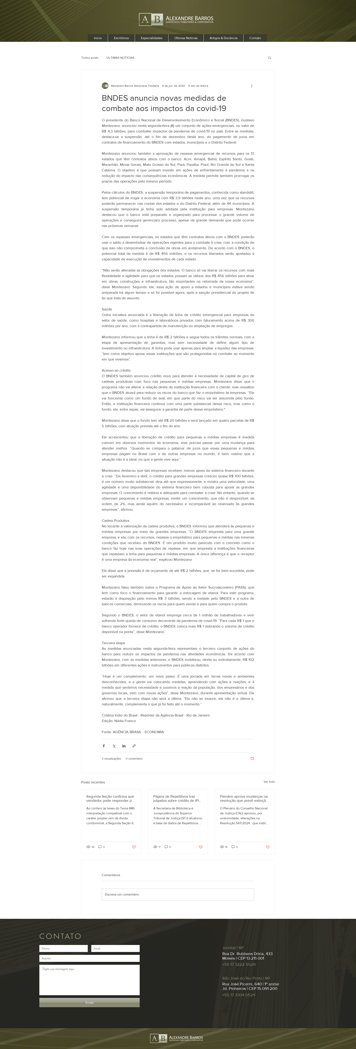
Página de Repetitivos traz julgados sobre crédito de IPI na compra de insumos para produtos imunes (176, 798)
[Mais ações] (251, 85)
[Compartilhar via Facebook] (104, 746)
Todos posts (89, 57)
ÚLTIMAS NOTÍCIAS (120, 57)
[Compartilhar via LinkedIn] (124, 746)
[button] (270, 57)
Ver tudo (269, 781)
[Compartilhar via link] (134, 746)
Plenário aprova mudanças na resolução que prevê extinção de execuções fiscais (244, 798)
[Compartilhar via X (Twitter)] (114, 746)
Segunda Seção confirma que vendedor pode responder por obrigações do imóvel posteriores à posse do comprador (110, 798)
